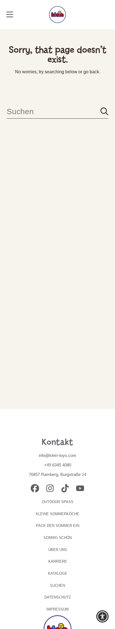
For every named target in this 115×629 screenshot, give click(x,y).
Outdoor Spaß (57, 502)
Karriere (57, 561)
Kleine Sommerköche (57, 514)
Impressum (57, 609)
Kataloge (57, 573)
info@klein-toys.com (57, 455)
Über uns (57, 550)
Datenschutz (57, 597)
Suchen (57, 585)
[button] (10, 14)
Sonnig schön (58, 538)
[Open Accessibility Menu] (102, 616)
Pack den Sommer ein (57, 526)
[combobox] (57, 111)
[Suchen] (104, 111)
